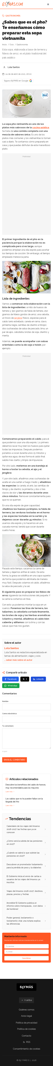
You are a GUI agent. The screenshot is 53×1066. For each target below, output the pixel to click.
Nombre (5, 701)
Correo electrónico (9, 714)
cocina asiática (40, 127)
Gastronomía (12, 16)
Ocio (12, 44)
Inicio (4, 44)
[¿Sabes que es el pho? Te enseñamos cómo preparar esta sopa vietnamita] (45, 95)
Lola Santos (14, 67)
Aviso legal (26, 1016)
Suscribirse (26, 958)
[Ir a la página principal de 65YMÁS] (12, 4)
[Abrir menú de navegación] (48, 4)
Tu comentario (7, 726)
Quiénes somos (26, 1009)
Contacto (26, 1035)
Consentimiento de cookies (26, 1049)
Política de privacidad (26, 1022)
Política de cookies (26, 1029)
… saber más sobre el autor (18, 660)
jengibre (18, 318)
